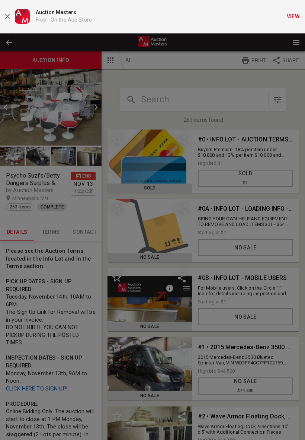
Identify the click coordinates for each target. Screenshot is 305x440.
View (293, 16)
